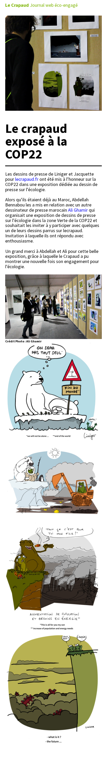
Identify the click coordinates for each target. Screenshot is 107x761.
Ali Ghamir (78, 210)
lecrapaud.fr (26, 179)
